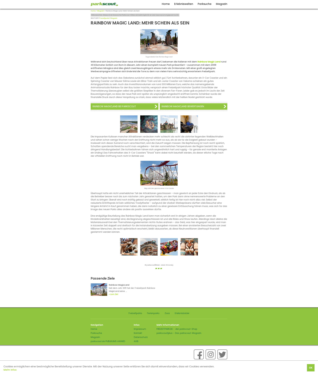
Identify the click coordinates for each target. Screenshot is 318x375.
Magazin (221, 4)
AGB (136, 341)
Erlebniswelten (183, 4)
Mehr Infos (10, 370)
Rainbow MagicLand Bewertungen (183, 106)
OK (311, 367)
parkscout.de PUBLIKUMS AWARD (108, 341)
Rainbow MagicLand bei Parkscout (114, 106)
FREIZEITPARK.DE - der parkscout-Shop (177, 329)
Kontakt (138, 333)
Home (166, 4)
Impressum (140, 329)
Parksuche (204, 4)
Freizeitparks (104, 18)
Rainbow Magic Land (209, 61)
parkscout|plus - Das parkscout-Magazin (179, 333)
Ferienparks (153, 313)
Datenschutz (141, 337)
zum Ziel (114, 294)
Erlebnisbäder (182, 313)
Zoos (167, 313)
